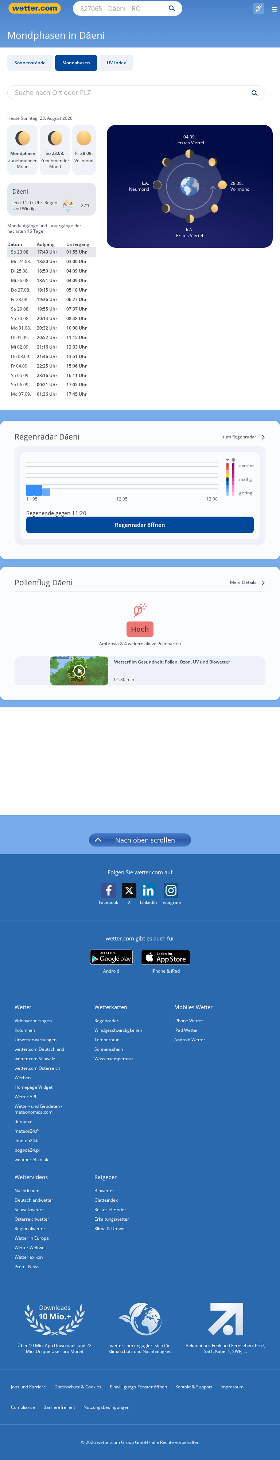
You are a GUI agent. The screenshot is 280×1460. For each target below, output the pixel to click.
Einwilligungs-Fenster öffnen (138, 1387)
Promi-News (27, 1266)
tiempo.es (25, 1121)
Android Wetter (189, 1040)
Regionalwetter (30, 1228)
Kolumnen (25, 1030)
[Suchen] (170, 8)
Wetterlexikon (29, 1257)
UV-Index (116, 63)
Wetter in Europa (32, 1238)
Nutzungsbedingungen (106, 1407)
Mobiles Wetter (193, 1007)
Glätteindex (106, 1200)
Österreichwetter (32, 1219)
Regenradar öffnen (140, 524)
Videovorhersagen (33, 1021)
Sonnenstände (30, 63)
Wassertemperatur (113, 1059)
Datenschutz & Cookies (77, 1387)
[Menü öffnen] (272, 8)
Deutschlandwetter (34, 1200)
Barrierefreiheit (59, 1407)
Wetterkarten (110, 1007)
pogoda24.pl (27, 1150)
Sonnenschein (108, 1049)
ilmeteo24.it (27, 1140)
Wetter (23, 1007)
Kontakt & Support (193, 1387)
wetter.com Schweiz (35, 1059)
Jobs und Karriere (28, 1387)
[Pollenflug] (258, 8)
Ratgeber (105, 1176)
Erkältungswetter (111, 1219)
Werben (23, 1078)
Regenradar (106, 1021)
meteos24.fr (27, 1131)
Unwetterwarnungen (36, 1040)
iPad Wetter (186, 1030)
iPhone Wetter (188, 1021)
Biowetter (104, 1190)
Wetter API (25, 1097)
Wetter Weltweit (31, 1247)
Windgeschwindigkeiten (118, 1030)
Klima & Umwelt (110, 1228)
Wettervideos (31, 1176)
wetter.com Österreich (37, 1068)
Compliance (23, 1407)
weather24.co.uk (31, 1159)
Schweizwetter (29, 1209)
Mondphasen (76, 63)
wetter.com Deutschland (39, 1049)
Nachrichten (27, 1190)
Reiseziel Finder (110, 1209)
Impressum (232, 1387)
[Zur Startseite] (36, 8)
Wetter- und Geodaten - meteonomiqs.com (38, 1109)
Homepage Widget (33, 1087)
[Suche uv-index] (253, 93)
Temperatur (106, 1040)
